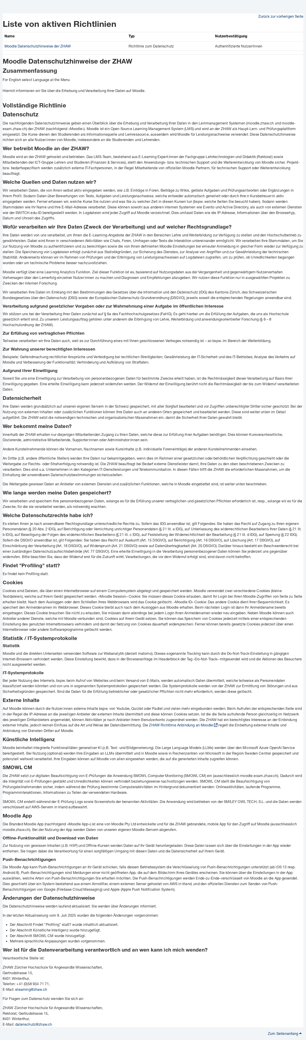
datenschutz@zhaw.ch (33, 1024)
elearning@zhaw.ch (31, 989)
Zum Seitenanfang (283, 1033)
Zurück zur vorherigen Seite (280, 16)
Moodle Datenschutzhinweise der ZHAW (37, 46)
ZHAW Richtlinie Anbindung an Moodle (181, 725)
